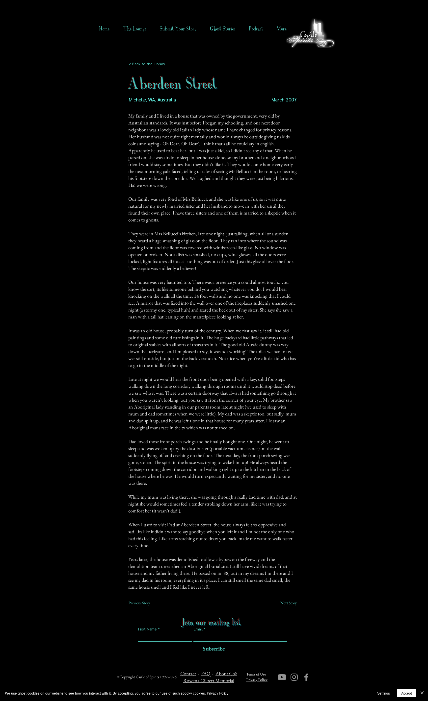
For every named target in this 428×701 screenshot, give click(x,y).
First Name (147, 629)
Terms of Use (256, 674)
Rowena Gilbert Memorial (208, 680)
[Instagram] (294, 677)
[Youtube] (282, 677)
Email (198, 629)
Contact (188, 673)
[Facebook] (306, 677)
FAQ (205, 673)
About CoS (226, 673)
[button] (222, 29)
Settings (383, 693)
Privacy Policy (257, 679)
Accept (406, 693)
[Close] (422, 693)
